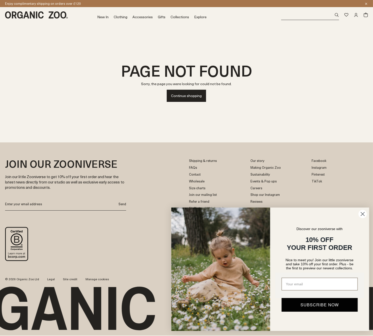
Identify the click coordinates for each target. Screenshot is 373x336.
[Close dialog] (361, 214)
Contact (195, 174)
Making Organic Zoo (265, 167)
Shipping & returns (203, 161)
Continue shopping (186, 95)
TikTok (317, 181)
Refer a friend (199, 201)
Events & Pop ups (263, 181)
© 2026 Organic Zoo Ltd (22, 279)
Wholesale (197, 181)
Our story (257, 161)
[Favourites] (346, 15)
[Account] (356, 15)
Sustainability (260, 174)
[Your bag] (365, 15)
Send (122, 203)
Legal (51, 279)
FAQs (193, 167)
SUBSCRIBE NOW (318, 305)
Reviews (256, 201)
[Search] (310, 15)
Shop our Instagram (265, 195)
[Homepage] (51, 15)
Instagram (319, 167)
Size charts (197, 188)
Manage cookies (97, 279)
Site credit (70, 279)
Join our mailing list (203, 195)
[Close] (366, 4)
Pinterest (318, 174)
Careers (256, 188)
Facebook (319, 161)
